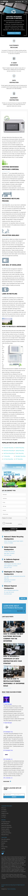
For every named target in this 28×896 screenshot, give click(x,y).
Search (14, 797)
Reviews (3, 843)
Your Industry (4, 841)
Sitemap (3, 848)
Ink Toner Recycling (8, 459)
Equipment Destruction (14, 99)
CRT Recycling (18, 459)
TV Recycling (6, 456)
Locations (3, 815)
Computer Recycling (8, 447)
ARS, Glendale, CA (7, 759)
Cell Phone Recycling (8, 453)
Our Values (3, 809)
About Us (3, 808)
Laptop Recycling (19, 450)
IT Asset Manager (7, 704)
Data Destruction (14, 81)
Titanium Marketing (11, 889)
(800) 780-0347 (18, 1)
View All (23, 598)
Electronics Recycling (14, 46)
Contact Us (3, 811)
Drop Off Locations (5, 839)
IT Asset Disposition (14, 64)
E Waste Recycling (5, 831)
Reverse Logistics (5, 829)
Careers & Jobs (4, 813)
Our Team (3, 817)
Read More (20, 611)
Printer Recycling (19, 453)
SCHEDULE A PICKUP (14, 33)
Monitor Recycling (19, 447)
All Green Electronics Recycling (8, 885)
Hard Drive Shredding (6, 833)
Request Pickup (5, 834)
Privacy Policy (4, 847)
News (2, 845)
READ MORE (6, 781)
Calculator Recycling (20, 456)
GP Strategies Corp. (8, 732)
